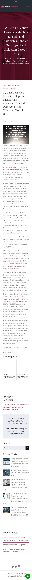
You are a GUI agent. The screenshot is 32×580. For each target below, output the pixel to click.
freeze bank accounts (12, 266)
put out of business (9, 170)
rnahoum (15, 409)
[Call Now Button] (27, 576)
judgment (6, 261)
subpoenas (17, 268)
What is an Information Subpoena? (14, 545)
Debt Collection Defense (11, 86)
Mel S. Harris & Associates (17, 163)
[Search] (27, 448)
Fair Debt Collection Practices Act (16, 301)
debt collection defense (14, 405)
